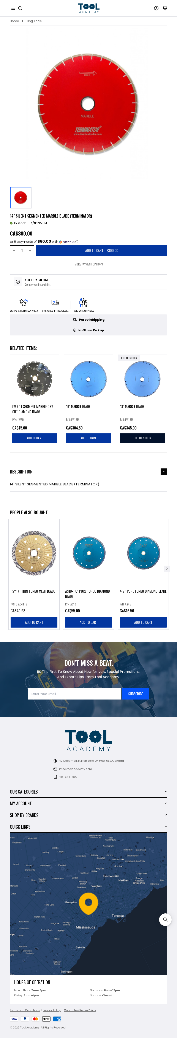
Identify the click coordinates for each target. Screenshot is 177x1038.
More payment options (88, 264)
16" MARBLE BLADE (78, 406)
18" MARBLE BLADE (132, 406)
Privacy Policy (52, 1010)
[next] (167, 569)
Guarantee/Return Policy (80, 1010)
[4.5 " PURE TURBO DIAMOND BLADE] (143, 574)
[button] (44, 241)
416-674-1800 (68, 777)
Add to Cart (101, 250)
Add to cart (34, 622)
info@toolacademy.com (75, 769)
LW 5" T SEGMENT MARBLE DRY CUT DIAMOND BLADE (32, 409)
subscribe (135, 693)
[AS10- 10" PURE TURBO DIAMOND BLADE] (88, 574)
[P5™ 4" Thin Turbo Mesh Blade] (34, 574)
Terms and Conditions (25, 1010)
